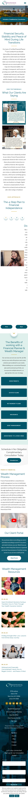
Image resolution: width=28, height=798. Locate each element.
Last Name (4, 768)
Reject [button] (17, 795)
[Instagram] (20, 703)
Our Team (14, 721)
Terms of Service (16, 725)
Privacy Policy (8, 725)
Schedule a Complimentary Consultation (14, 19)
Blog (14, 739)
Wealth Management (14, 709)
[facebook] (6, 703)
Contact (14, 745)
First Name (4, 759)
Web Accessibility (9, 728)
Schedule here (14, 460)
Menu (25, 3)
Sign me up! (14, 784)
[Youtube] (17, 703)
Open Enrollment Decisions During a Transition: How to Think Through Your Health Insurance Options (14, 604)
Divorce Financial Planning (14, 712)
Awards (14, 736)
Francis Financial (9, 3)
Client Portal (14, 558)
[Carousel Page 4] (22, 218)
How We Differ (14, 715)
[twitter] (10, 703)
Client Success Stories (14, 718)
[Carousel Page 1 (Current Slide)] (6, 218)
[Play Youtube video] (14, 520)
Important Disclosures (18, 728)
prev (6, 326)
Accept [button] (11, 795)
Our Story (14, 733)
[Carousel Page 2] (11, 218)
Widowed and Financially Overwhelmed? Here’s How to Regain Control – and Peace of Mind (14, 669)
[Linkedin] (13, 703)
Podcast (14, 742)
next (21, 326)
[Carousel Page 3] (16, 218)
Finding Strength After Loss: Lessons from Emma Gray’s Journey (14, 637)
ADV (22, 725)
